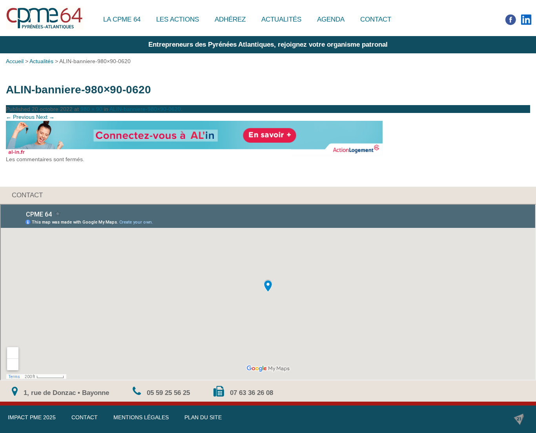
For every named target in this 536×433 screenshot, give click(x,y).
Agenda (331, 19)
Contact (375, 19)
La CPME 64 (121, 19)
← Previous (20, 117)
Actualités (281, 19)
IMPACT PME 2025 (32, 417)
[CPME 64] (45, 18)
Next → (45, 117)
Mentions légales (141, 417)
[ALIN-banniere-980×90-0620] (268, 138)
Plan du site (203, 417)
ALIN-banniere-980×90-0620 (145, 109)
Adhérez (230, 19)
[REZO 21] (518, 419)
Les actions (177, 19)
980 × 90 (91, 109)
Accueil (15, 61)
